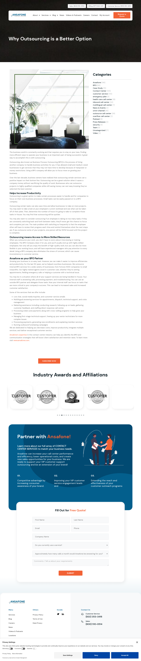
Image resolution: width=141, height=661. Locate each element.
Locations (12, 635)
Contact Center (99, 91)
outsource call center (102, 113)
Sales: (88, 621)
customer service (100, 94)
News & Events (99, 108)
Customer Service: (93, 614)
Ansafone (97, 82)
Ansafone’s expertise (18, 335)
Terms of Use (38, 619)
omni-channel (99, 110)
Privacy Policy (38, 615)
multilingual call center (102, 105)
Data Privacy (37, 623)
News (11, 627)
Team (95, 127)
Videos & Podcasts (16, 631)
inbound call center (101, 102)
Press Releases (99, 122)
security (96, 125)
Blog (10, 619)
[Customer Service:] (82, 614)
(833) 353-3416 (94, 616)
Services (12, 615)
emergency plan (100, 96)
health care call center (102, 99)
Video (95, 133)
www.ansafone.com (21, 340)
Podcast (96, 119)
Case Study (98, 88)
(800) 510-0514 (94, 624)
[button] (57, 415)
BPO (95, 85)
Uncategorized (99, 130)
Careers (12, 623)
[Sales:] (82, 621)
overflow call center (101, 116)
